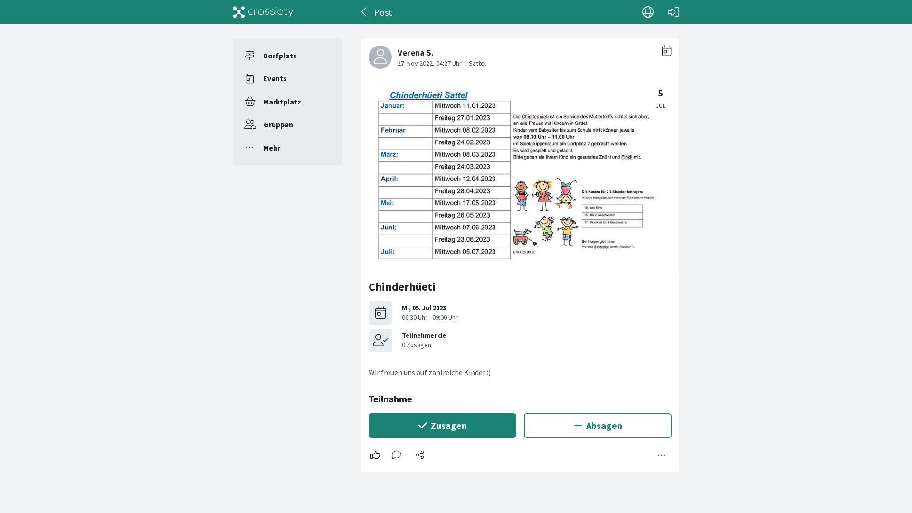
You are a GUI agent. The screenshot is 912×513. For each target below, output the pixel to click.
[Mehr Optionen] (662, 455)
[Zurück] (364, 12)
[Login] (673, 12)
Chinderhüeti (402, 286)
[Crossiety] (263, 12)
